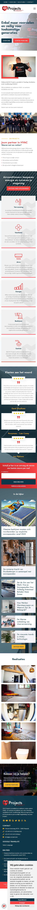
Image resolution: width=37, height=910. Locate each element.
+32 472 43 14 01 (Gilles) (12, 834)
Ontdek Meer (18, 647)
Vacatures (21, 2)
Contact (30, 2)
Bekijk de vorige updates (18, 486)
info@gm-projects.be (11, 837)
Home (5, 2)
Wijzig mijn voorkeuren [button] (22, 906)
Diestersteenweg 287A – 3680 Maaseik (17, 828)
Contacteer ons (21, 40)
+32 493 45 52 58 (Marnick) (13, 831)
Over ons (12, 2)
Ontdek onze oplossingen (18, 188)
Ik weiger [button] (22, 903)
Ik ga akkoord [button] (22, 900)
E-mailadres (4, 471)
